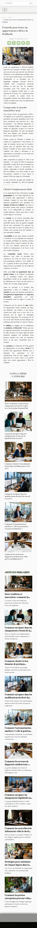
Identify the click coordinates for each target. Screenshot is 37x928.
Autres (10, 17)
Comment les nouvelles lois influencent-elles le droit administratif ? (18, 831)
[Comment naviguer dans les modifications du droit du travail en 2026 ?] (18, 482)
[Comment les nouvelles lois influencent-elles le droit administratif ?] (18, 817)
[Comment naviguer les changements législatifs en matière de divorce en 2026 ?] (18, 784)
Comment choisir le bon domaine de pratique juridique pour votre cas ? (17, 466)
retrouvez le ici (8, 184)
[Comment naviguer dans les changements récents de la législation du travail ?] (18, 422)
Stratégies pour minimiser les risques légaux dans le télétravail (18, 864)
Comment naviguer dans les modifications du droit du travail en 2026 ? (17, 496)
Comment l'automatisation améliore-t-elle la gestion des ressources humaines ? (16, 526)
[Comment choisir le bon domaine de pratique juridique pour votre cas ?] (18, 452)
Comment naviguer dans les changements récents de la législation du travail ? (16, 436)
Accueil (3, 17)
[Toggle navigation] (4, 9)
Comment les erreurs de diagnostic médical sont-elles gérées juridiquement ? (16, 556)
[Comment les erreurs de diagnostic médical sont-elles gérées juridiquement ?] (18, 542)
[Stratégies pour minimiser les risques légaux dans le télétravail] (18, 851)
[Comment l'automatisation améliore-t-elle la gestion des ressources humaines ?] (18, 512)
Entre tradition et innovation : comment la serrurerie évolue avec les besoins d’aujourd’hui (17, 406)
